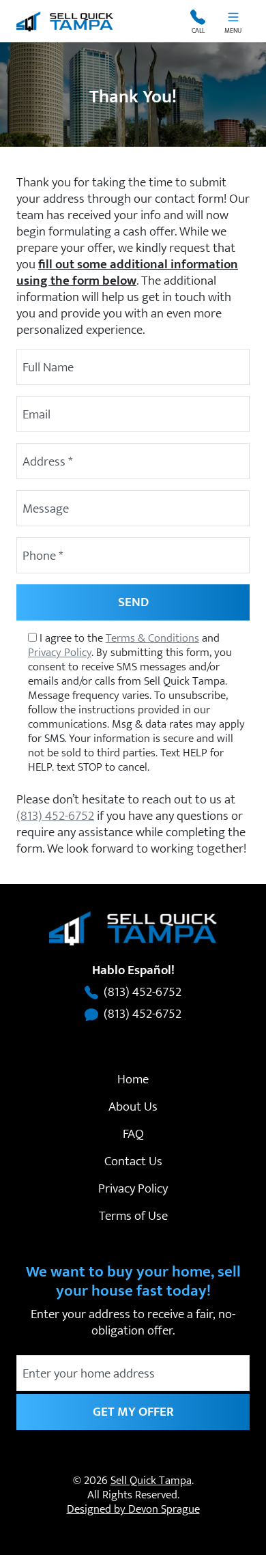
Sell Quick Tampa (151, 1480)
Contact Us (133, 1161)
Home (133, 1079)
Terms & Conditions (152, 638)
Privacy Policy (59, 652)
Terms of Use (133, 1216)
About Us (133, 1106)
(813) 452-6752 (55, 816)
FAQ (133, 1134)
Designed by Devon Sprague (133, 1509)
